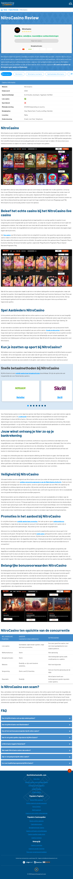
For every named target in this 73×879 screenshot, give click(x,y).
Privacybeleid (36, 792)
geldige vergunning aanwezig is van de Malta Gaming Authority (40, 482)
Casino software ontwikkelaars (36, 831)
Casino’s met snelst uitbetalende (36, 813)
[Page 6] (42, 405)
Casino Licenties (36, 845)
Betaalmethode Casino (36, 827)
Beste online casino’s (37, 821)
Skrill (59, 397)
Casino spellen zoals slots (36, 834)
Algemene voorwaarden (36, 785)
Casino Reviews (13, 10)
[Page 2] (31, 405)
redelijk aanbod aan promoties (27, 521)
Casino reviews (36, 838)
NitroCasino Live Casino (35, 74)
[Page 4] (36, 405)
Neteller (21, 397)
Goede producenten (53, 330)
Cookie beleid (36, 789)
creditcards (22, 416)
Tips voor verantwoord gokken (36, 852)
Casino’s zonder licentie (36, 848)
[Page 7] (45, 405)
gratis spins (40, 534)
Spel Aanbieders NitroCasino (55, 74)
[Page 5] (39, 405)
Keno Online (37, 806)
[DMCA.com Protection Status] (46, 862)
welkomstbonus (58, 521)
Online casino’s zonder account (36, 803)
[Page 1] (28, 405)
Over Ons (37, 779)
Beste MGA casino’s (36, 800)
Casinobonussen (36, 824)
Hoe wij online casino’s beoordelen (36, 782)
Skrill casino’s (36, 810)
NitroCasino (6, 74)
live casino (7, 235)
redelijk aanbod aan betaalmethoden (27, 373)
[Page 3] (33, 405)
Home (5, 10)
